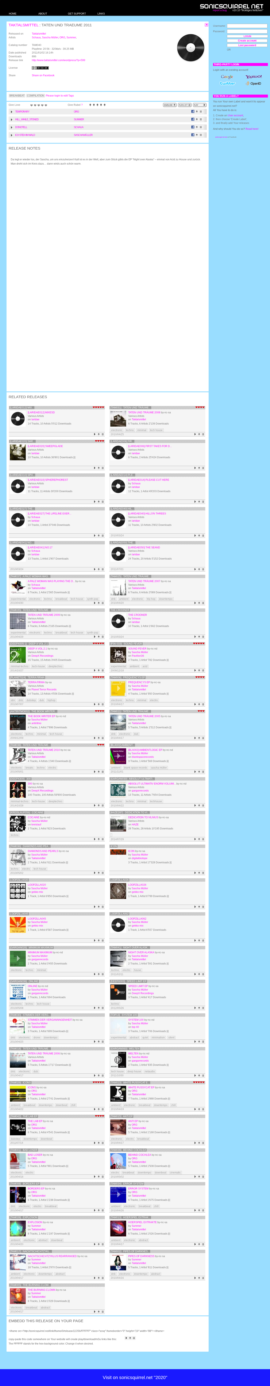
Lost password (247, 45)
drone (37, 1037)
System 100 (136, 1019)
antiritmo (36, 723)
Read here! (252, 128)
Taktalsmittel (23, 25)
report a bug (220, 10)
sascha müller (159, 767)
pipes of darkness (141, 1256)
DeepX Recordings (42, 655)
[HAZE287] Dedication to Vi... (130, 812)
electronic (116, 430)
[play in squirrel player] (18, 419)
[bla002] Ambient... (122, 745)
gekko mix (37, 892)
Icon (114, 846)
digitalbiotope (139, 858)
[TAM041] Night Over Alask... (130, 947)
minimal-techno (19, 666)
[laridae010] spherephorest (48, 479)
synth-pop (92, 598)
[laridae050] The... (123, 542)
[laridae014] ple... (123, 475)
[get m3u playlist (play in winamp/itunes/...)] (185, 105)
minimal (141, 430)
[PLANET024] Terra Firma (27, 677)
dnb (113, 598)
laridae (35, 419)
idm (13, 700)
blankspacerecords (143, 756)
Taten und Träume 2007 (144, 581)
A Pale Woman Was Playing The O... (51, 581)
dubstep (31, 700)
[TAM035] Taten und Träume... (30, 610)
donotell (21, 127)
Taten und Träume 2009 (44, 614)
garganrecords (140, 790)
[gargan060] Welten (125, 1048)
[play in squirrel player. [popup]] (200, 105)
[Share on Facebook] (193, 112)
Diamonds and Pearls (43, 851)
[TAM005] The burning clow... (30, 1285)
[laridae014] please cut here (148, 479)
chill (73, 1105)
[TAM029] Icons (20, 1082)
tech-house (38, 666)
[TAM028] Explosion (23, 1217)
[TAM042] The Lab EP (23, 1116)
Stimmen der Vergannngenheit (50, 1019)
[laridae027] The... (22, 508)
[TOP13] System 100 (124, 1015)
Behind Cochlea (139, 1154)
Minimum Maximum (40, 952)
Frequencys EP (139, 682)
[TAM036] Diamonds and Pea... (30, 846)
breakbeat (61, 598)
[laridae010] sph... (22, 475)
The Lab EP (35, 1121)
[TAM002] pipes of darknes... (130, 1251)
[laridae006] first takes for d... (150, 446)
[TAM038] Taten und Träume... (30, 745)
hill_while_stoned (27, 119)
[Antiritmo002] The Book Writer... (33, 711)
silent (171, 1037)
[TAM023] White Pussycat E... (130, 1082)
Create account (247, 40)
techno (130, 430)
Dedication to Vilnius (143, 817)
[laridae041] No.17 (40, 547)
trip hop (151, 598)
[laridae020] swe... (22, 441)
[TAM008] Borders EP (24, 1183)
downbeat (61, 1105)
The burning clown (41, 1289)
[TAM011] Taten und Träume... (130, 711)
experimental (18, 598)
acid (145, 666)
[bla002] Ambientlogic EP (145, 750)
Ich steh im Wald (25, 135)
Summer (71, 37)
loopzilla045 (19, 913)
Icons (32, 1087)
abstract (134, 1037)
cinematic (175, 1172)
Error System (138, 1188)
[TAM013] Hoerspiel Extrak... (130, 1217)
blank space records (135, 767)
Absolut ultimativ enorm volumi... (152, 783)
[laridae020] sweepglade (45, 446)
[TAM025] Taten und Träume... (131, 576)
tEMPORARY (22, 111)
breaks (29, 767)
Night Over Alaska (141, 952)
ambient (123, 598)
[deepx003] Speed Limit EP (128, 981)
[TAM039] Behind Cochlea (128, 1150)
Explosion (35, 1222)
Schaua (36, 37)
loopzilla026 (120, 879)
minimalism (158, 1037)
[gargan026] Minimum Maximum (31, 947)
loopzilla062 (120, 913)
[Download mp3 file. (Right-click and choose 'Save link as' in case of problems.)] (197, 112)
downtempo (166, 598)
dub (41, 700)
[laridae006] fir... (122, 441)
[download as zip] (170, 105)
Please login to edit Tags (60, 95)
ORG (62, 37)
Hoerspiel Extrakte (142, 1222)
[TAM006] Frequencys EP (128, 677)
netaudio (150, 1071)
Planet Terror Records (44, 689)
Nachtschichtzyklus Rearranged (52, 1256)
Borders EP (36, 1188)
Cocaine (33, 817)
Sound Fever (137, 648)
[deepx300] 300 (20, 778)
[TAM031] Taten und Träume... (131, 407)
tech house (156, 430)
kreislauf (36, 824)
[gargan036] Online (24, 981)
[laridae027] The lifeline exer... (49, 513)
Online (32, 986)
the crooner (120, 610)
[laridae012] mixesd (41, 412)
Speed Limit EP (138, 986)
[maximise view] (207, 25)
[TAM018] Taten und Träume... (30, 1048)
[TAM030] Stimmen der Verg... (30, 1015)
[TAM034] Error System (127, 1183)
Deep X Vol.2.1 (37, 648)
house (137, 970)
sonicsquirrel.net (221, 137)
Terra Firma (36, 682)
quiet (145, 1037)
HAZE (135, 824)
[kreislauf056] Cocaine (26, 812)
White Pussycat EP (141, 1087)
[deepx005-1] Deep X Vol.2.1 (29, 643)
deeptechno (55, 666)
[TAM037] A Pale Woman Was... (30, 576)
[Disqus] (105, 223)
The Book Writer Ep (41, 716)
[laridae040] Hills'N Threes (147, 513)
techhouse (156, 801)
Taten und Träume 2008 (144, 412)
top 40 (135, 1027)
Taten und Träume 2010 (44, 750)
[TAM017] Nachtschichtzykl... (30, 1251)
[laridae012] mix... (22, 407)
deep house (134, 1071)
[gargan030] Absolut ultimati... (132, 778)
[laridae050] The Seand (144, 547)
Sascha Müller (50, 37)
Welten (133, 1053)
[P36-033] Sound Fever (126, 643)
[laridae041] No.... (22, 542)
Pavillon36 (138, 655)
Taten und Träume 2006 (44, 1053)
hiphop (51, 700)
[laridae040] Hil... (122, 508)
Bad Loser (35, 1154)
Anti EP (133, 1121)
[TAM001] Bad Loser (23, 1150)
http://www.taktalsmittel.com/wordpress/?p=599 (58, 60)
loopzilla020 (19, 879)
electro (154, 700)
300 (30, 783)
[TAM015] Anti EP (122, 1116)
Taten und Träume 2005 (144, 716)
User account (235, 115)
